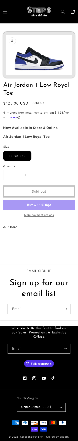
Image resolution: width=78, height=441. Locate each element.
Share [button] (12, 227)
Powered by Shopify (57, 436)
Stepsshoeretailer (31, 436)
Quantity (9, 166)
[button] (5, 11)
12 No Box (20, 157)
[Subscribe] (65, 309)
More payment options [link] (39, 214)
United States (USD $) (37, 407)
